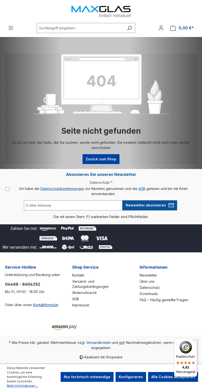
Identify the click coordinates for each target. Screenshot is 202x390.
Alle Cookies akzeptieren (173, 377)
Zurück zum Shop (101, 159)
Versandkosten (98, 342)
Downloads (149, 294)
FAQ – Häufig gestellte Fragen (164, 300)
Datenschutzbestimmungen (62, 188)
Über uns (147, 281)
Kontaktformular (45, 305)
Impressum (80, 305)
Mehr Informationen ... (22, 386)
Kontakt (78, 275)
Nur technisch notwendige (87, 377)
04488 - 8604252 (22, 284)
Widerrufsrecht (84, 293)
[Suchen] (129, 28)
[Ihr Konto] (161, 28)
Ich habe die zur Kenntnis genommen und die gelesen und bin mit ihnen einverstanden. (103, 191)
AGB (141, 188)
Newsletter (148, 275)
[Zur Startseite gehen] (101, 11)
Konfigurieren (131, 377)
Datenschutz (150, 287)
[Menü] (11, 28)
